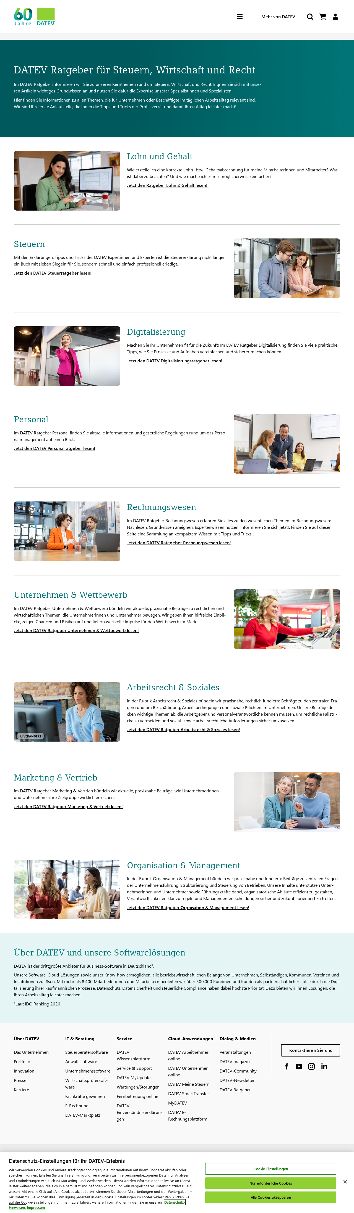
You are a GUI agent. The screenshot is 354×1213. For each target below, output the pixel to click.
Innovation (24, 1071)
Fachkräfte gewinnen (85, 1096)
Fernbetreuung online (137, 1096)
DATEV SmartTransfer (188, 1093)
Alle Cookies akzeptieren (271, 1197)
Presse (20, 1080)
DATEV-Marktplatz (82, 1115)
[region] (177, 1182)
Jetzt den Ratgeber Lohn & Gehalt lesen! (168, 185)
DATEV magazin (235, 1061)
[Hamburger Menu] (244, 16)
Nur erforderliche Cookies (270, 1183)
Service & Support (134, 1068)
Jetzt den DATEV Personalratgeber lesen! (54, 448)
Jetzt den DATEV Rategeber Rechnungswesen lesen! (179, 542)
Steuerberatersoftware (86, 1052)
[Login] (335, 17)
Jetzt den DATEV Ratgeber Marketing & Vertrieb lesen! (68, 806)
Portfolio (22, 1061)
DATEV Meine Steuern (189, 1084)
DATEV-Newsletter (237, 1080)
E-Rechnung (76, 1105)
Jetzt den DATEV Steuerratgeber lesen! (53, 273)
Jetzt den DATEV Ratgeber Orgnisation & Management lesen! (188, 907)
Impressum (36, 1207)
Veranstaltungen (235, 1052)
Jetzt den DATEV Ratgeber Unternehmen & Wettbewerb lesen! (76, 630)
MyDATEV (177, 1103)
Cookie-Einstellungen (271, 1169)
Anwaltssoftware (81, 1061)
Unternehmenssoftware (87, 1071)
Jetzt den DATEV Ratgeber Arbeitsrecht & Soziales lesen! (183, 729)
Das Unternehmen (31, 1052)
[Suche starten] (309, 16)
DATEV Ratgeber (235, 1089)
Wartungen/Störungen (138, 1087)
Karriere (21, 1089)
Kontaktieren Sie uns (310, 1050)
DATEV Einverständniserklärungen (139, 1112)
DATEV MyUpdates (134, 1077)
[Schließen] (345, 1182)
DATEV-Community (238, 1071)
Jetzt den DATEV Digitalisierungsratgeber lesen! (175, 360)
